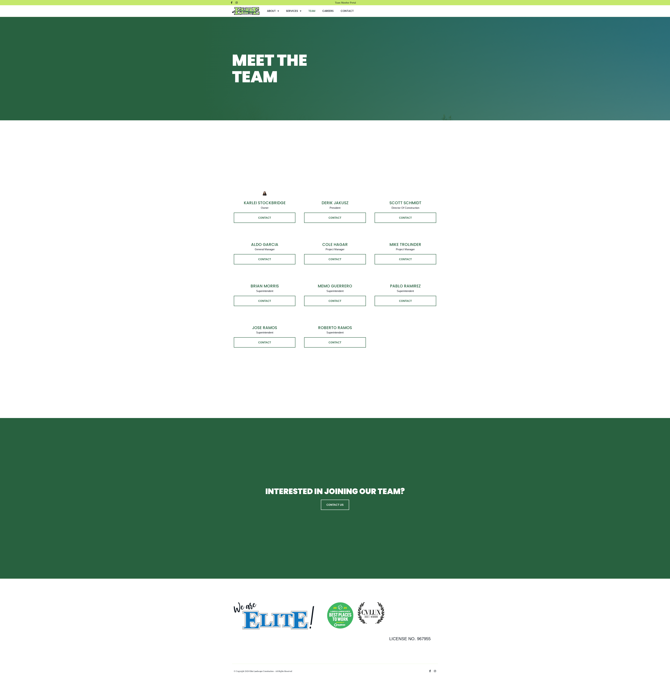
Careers (328, 11)
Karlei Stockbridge (265, 203)
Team (311, 11)
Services (292, 11)
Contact (347, 11)
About (271, 11)
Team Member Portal (345, 2)
